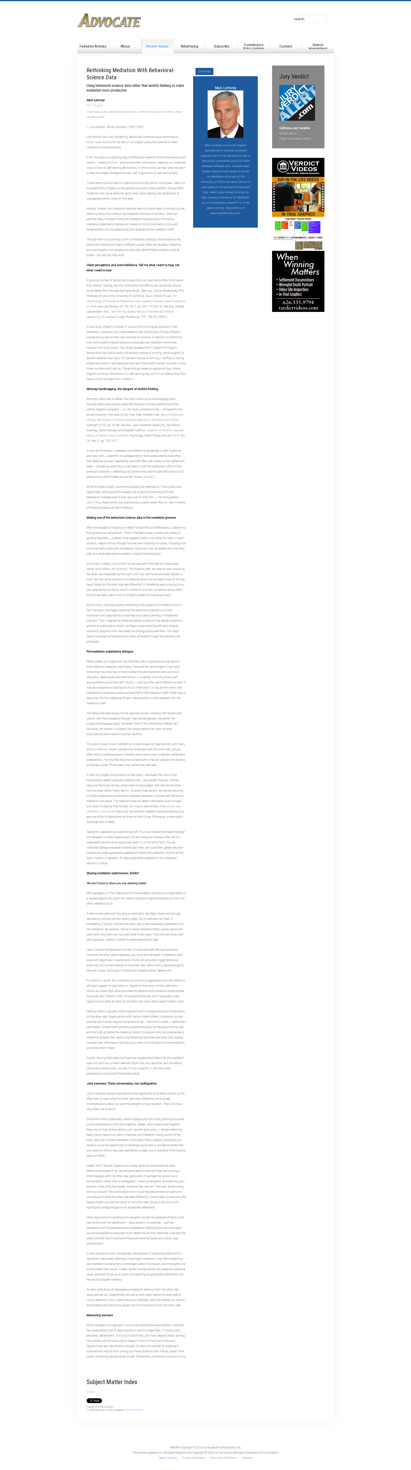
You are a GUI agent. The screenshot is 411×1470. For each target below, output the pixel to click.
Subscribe (221, 46)
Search (318, 46)
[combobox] (310, 19)
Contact (285, 46)
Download (204, 71)
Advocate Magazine (134, 1410)
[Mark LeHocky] (225, 114)
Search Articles (168, 1458)
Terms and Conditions (223, 1458)
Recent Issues (157, 46)
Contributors (253, 46)
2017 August (95, 105)
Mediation (91, 1392)
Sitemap (247, 1458)
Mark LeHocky (225, 88)
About (125, 46)
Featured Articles (93, 46)
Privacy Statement (193, 1458)
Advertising (189, 46)
